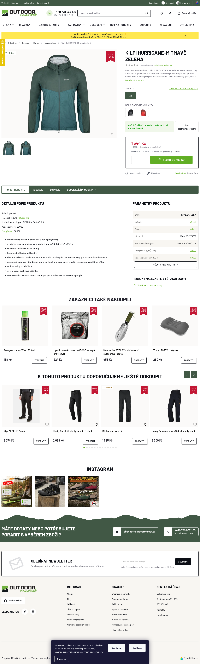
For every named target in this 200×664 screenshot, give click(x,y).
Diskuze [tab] (55, 189)
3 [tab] (89, 447)
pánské (193, 221)
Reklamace (117, 604)
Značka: (180, 173)
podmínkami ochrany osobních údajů (159, 567)
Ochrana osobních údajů (78, 624)
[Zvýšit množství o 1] (146, 160)
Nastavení (61, 658)
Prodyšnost (6, 231)
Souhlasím (137, 647)
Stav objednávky (119, 614)
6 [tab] (97, 447)
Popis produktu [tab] (15, 189)
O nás (70, 593)
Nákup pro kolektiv (120, 619)
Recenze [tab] (38, 189)
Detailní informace (133, 80)
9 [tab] (105, 447)
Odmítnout (116, 647)
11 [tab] (110, 447)
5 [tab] (94, 447)
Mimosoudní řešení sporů (123, 624)
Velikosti (4, 2)
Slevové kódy (73, 614)
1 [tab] (84, 447)
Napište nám (28, 2)
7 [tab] (100, 447)
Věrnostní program (75, 619)
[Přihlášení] (169, 13)
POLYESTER (23, 218)
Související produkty (80, 189)
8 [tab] (102, 447)
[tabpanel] (26, 414)
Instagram (185, 2)
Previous (187, 374)
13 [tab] (116, 447)
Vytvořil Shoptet (191, 658)
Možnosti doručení (187, 128)
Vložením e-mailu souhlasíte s (147, 567)
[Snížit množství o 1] (134, 160)
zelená (193, 229)
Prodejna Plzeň (15, 600)
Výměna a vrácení (120, 609)
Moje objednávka (120, 629)
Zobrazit (39, 360)
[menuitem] (8, 25)
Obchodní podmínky (121, 593)
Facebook (170, 2)
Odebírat (183, 561)
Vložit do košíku (173, 159)
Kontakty (15, 2)
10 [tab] (108, 447)
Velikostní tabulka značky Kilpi (183, 88)
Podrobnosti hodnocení (163, 65)
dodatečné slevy (88, 34)
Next (194, 374)
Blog (69, 599)
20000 (193, 257)
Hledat (147, 13)
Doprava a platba (120, 599)
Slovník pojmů (43, 2)
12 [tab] (113, 447)
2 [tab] (87, 447)
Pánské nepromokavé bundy (149, 285)
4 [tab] (92, 447)
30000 (193, 250)
